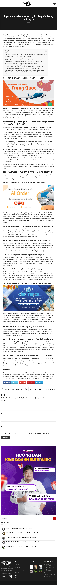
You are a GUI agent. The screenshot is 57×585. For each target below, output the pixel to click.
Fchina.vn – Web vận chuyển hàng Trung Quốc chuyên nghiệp (22, 63)
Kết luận (7, 73)
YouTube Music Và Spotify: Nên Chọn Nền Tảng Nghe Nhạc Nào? (21, 537)
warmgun (48, 576)
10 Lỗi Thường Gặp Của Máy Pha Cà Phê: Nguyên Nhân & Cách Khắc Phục (23, 541)
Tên (2, 413)
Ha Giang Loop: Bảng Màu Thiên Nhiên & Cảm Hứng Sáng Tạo (20, 528)
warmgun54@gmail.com (50, 574)
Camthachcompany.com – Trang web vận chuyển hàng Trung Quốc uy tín (25, 66)
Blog (28, 13)
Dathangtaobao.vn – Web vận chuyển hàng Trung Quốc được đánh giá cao (25, 72)
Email (3, 420)
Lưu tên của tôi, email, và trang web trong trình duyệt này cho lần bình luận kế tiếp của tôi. (26, 434)
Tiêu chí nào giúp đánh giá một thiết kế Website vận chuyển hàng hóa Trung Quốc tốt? (26, 54)
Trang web (4, 426)
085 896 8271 (49, 570)
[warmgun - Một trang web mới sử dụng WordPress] (28, 4)
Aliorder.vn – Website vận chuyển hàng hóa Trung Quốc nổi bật (22, 58)
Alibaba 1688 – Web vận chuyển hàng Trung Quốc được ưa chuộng (23, 68)
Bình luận (3, 400)
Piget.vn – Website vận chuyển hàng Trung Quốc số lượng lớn (22, 65)
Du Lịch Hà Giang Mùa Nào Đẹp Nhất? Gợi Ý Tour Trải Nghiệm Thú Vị (21, 546)
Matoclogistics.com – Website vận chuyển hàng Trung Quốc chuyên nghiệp (25, 70)
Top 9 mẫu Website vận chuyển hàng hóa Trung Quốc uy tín (19, 56)
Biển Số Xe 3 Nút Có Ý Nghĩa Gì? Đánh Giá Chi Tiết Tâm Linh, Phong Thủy (23, 532)
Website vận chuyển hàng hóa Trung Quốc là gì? (16, 52)
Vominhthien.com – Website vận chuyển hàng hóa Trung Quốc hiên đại (24, 61)
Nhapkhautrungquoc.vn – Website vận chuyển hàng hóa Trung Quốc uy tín (25, 60)
